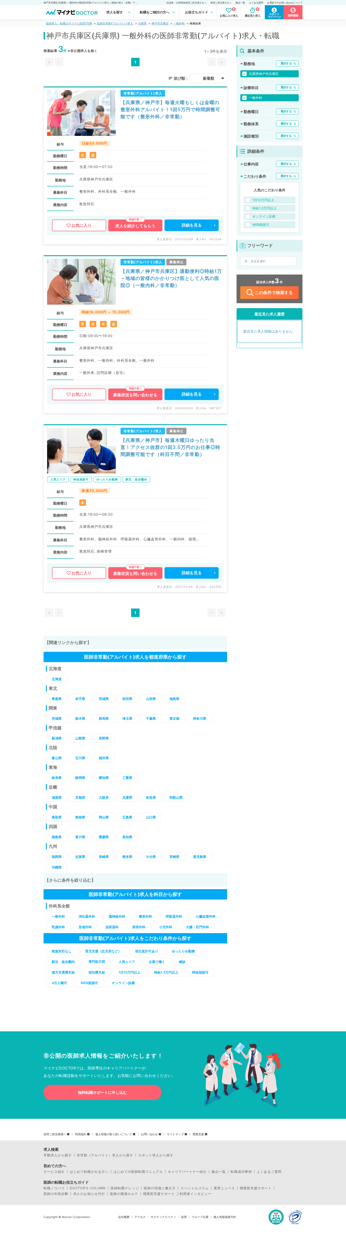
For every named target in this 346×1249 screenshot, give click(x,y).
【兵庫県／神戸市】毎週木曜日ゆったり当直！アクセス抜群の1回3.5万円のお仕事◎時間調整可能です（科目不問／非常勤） (170, 447)
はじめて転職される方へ (89, 1171)
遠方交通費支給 (63, 972)
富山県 (57, 758)
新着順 (208, 78)
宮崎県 (174, 857)
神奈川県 (199, 718)
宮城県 (104, 699)
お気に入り (82, 225)
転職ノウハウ (54, 1188)
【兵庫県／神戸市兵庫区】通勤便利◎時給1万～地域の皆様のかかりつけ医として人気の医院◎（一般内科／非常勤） (171, 278)
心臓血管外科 (206, 916)
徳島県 (57, 837)
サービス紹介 (54, 1171)
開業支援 (198, 1134)
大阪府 (104, 797)
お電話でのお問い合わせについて (284, 2)
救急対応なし (62, 951)
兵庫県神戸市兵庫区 (264, 74)
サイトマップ (175, 1134)
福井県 (104, 758)
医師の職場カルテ (124, 1193)
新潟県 (57, 738)
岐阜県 (57, 778)
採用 (184, 1217)
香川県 (80, 837)
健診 (182, 962)
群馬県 (104, 718)
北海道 (57, 679)
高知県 (127, 837)
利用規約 (80, 1134)
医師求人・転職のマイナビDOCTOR (69, 23)
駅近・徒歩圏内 (63, 962)
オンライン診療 (123, 983)
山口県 (151, 817)
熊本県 (127, 857)
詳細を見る (192, 225)
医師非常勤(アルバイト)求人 (115, 23)
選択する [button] (286, 63)
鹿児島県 (199, 857)
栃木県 (80, 718)
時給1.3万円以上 (166, 972)
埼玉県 (127, 718)
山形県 (151, 699)
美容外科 (138, 927)
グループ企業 (200, 1217)
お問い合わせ (149, 1134)
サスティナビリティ (163, 1217)
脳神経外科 (117, 916)
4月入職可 (59, 983)
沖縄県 (57, 867)
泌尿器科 (112, 927)
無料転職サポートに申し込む (102, 1092)
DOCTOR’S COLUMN (88, 1188)
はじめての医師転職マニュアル (138, 1171)
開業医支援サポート (256, 1188)
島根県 (80, 817)
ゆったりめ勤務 (183, 951)
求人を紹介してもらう (135, 226)
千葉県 (151, 718)
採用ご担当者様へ (55, 1134)
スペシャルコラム (195, 1188)
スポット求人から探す (155, 1155)
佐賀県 (80, 857)
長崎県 (104, 857)
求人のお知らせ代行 (89, 1193)
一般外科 (179, 23)
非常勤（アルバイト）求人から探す (105, 1155)
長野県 (104, 738)
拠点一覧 (240, 2)
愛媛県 (104, 837)
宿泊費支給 (97, 972)
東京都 (174, 718)
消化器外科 (87, 916)
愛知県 (104, 778)
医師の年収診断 (56, 1193)
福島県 (174, 699)
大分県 (151, 857)
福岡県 (57, 857)
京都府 (80, 797)
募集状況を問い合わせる (135, 395)
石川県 (80, 758)
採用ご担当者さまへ (221, 2)
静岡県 (80, 778)
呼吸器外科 (174, 916)
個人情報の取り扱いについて (113, 1134)
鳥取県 (57, 817)
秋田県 (127, 699)
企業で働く (157, 962)
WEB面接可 (89, 983)
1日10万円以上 (130, 972)
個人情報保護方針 (224, 1217)
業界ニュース (224, 1188)
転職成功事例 (241, 1171)
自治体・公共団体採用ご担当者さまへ (186, 2)
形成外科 (85, 927)
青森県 (57, 699)
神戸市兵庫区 (160, 23)
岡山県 (104, 817)
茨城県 (57, 718)
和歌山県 (176, 797)
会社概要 (123, 1217)
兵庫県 (142, 23)
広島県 (127, 817)
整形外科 (145, 916)
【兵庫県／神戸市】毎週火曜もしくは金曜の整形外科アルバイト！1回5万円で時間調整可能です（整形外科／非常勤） (170, 109)
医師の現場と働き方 (160, 1188)
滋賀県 (57, 797)
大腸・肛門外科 (197, 927)
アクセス (140, 1217)
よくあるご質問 (269, 1171)
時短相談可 (200, 972)
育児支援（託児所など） (103, 951)
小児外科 (165, 927)
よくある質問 (256, 2)
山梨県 (80, 738)
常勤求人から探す (58, 1155)
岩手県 (80, 699)
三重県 (127, 778)
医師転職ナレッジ (125, 1188)
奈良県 (151, 797)
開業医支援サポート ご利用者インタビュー (177, 1193)
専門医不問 (97, 962)
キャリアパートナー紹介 (187, 1171)
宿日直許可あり (146, 951)
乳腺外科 (58, 927)
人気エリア (127, 962)
